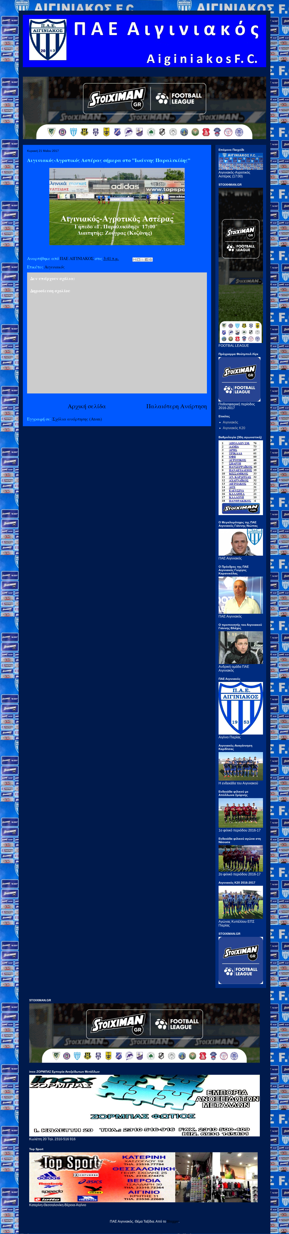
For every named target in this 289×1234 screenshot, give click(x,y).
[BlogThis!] (138, 259)
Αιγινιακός (54, 267)
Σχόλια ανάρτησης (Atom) (77, 419)
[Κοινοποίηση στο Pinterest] (151, 259)
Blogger (173, 1221)
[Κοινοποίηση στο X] (142, 259)
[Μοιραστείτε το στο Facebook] (146, 259)
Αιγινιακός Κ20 (234, 428)
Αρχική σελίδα (87, 406)
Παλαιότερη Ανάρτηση (176, 406)
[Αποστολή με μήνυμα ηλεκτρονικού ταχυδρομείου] (134, 259)
